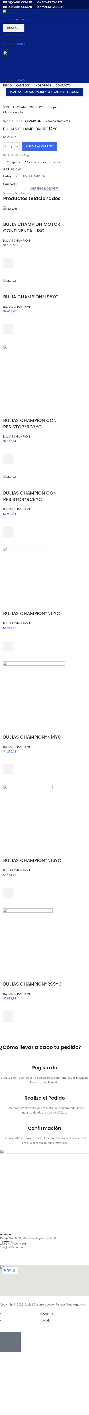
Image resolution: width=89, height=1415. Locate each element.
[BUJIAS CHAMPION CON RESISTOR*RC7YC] (34, 375)
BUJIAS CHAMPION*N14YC (32, 737)
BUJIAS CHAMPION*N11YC (31, 613)
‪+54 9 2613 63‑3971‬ (13, 1244)
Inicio (6, 121)
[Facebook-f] (5, 1254)
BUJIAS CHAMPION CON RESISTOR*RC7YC (30, 423)
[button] (8, 263)
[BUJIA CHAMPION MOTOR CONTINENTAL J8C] (11, 208)
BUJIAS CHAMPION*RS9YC (32, 984)
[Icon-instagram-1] (16, 1254)
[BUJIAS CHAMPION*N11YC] (29, 573)
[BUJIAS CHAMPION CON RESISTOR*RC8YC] (11, 477)
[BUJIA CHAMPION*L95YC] (11, 281)
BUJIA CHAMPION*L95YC (31, 297)
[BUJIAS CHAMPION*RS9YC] (28, 939)
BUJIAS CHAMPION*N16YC (32, 860)
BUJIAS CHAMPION (27, 121)
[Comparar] (8, 216)
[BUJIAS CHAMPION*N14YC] (34, 692)
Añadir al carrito (39, 146)
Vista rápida (8, 273)
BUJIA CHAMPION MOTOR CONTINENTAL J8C (31, 227)
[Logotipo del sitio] (8, 11)
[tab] (44, 189)
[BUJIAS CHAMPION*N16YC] (28, 815)
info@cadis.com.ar (11, 1247)
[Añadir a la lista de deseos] (8, 253)
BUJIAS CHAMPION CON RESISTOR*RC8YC (30, 496)
